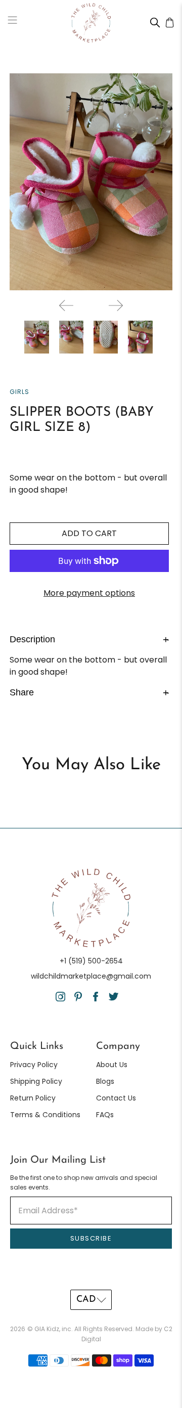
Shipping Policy (36, 1081)
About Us (111, 1065)
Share (89, 691)
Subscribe (91, 1238)
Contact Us (116, 1098)
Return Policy (33, 1098)
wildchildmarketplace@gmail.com (91, 976)
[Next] (115, 305)
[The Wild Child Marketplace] (91, 23)
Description (89, 638)
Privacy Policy (34, 1065)
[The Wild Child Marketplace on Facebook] (96, 999)
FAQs (105, 1115)
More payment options (89, 593)
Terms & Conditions (45, 1115)
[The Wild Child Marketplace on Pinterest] (78, 999)
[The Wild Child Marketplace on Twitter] (113, 999)
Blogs (105, 1081)
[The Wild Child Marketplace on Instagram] (60, 999)
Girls (19, 391)
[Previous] (66, 305)
